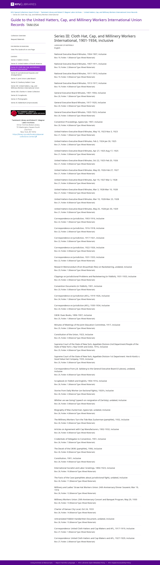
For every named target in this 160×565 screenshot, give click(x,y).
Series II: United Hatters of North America (26, 63)
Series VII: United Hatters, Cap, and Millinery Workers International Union (25, 87)
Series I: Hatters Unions (20, 60)
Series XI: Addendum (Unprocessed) (24, 103)
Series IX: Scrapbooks (19, 95)
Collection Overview (18, 36)
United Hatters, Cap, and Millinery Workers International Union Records (110, 12)
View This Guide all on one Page (23, 49)
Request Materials (17, 39)
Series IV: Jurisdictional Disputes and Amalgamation (24, 74)
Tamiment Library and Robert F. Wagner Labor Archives (61, 12)
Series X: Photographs (19, 99)
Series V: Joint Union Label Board (23, 79)
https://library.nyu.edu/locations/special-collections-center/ (28, 135)
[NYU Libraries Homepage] (80, 4)
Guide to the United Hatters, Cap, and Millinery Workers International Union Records (76, 22)
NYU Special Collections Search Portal (25, 12)
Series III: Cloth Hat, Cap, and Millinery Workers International (25, 68)
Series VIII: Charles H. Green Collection (25, 92)
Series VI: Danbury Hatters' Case (23, 82)
